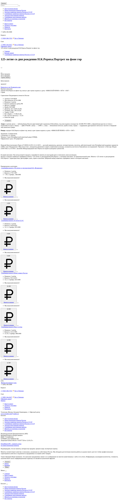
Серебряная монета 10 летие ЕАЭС (12, 220)
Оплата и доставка (10, 25)
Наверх (3, 400)
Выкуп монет (8, 23)
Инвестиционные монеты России (15, 10)
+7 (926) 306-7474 (6, 38)
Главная (7, 51)
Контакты (7, 29)
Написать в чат (6, 87)
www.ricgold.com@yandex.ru (10, 414)
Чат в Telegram (19, 38)
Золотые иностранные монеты (14, 15)
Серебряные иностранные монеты (15, 17)
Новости (7, 27)
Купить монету (6, 77)
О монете (8, 120)
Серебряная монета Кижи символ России (14, 273)
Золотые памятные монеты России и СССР (18, 12)
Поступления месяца (11, 8)
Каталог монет (9, 53)
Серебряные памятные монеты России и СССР (19, 14)
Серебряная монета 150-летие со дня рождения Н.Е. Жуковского (21, 168)
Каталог (4, 3)
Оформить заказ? (6, 46)
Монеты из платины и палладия (14, 19)
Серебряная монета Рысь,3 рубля (11, 327)
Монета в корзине (8, 196)
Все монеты (8, 20)
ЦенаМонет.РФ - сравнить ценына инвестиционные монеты (11, 444)
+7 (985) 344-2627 (6, 45)
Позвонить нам (16, 87)
